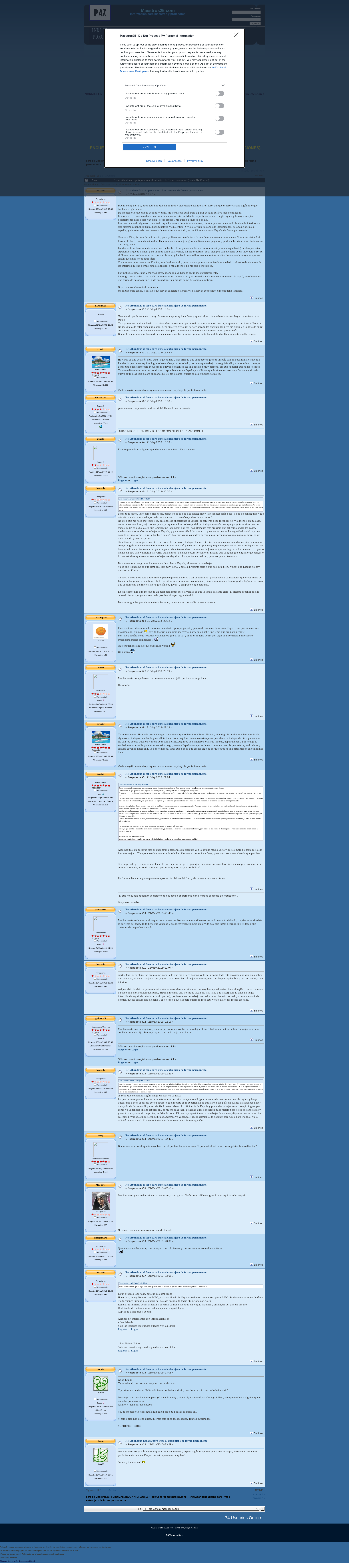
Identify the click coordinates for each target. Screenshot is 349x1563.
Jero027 (100, 774)
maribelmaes (101, 305)
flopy (100, 1135)
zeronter (101, 349)
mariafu (100, 1369)
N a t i (180, 1535)
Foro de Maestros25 (97, 1496)
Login (134, 480)
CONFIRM (149, 147)
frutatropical (101, 617)
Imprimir (259, 1490)
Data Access (174, 160)
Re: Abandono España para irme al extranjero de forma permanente (166, 1440)
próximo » (258, 1498)
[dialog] (174, 98)
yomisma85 (100, 909)
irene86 (100, 439)
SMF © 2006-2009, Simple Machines (184, 1528)
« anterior (259, 1494)
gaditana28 (100, 1018)
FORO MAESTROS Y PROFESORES (129, 1496)
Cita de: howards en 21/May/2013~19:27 (134, 785)
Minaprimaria (100, 1238)
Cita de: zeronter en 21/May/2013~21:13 (134, 1081)
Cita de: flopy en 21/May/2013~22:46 (133, 1283)
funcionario (100, 397)
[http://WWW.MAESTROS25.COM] (100, 427)
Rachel (100, 667)
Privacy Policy (195, 160)
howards (101, 488)
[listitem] (174, 85)
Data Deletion (154, 160)
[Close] (237, 36)
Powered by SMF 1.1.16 (160, 1528)
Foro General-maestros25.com (168, 1496)
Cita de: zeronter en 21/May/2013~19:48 (134, 499)
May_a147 (100, 1185)
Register (123, 480)
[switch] (219, 93)
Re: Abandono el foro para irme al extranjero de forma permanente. (166, 305)
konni (100, 1441)
